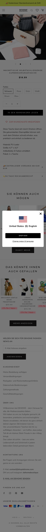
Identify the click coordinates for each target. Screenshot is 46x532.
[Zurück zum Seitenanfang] (41, 397)
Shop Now (23, 236)
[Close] (41, 214)
